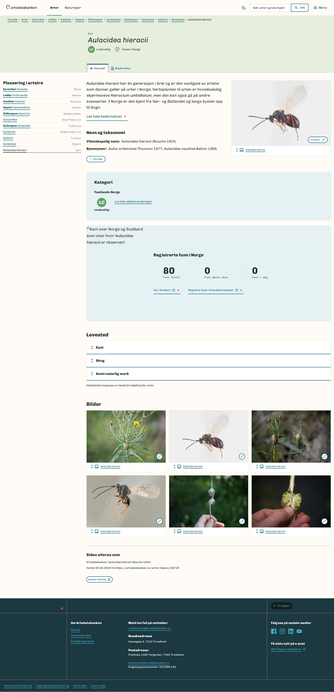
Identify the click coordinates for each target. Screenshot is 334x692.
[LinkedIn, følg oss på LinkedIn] (290, 631)
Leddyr (52, 19)
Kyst (99, 347)
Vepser (79, 19)
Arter (54, 7)
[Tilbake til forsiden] (21, 8)
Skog (100, 360)
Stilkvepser (95, 19)
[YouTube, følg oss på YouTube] (299, 631)
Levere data (98, 685)
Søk (302, 7)
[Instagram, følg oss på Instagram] (282, 631)
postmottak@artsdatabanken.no (148, 663)
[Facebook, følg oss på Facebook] (273, 631)
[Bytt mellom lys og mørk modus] (243, 7)
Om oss (75, 629)
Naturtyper (73, 7)
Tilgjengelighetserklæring (52, 685)
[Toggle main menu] (320, 7)
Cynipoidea (113, 19)
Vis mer (98, 159)
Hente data (80, 685)
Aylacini (163, 19)
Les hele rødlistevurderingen (133, 201)
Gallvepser (131, 19)
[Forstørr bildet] (159, 456)
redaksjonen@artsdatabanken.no (149, 628)
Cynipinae (148, 19)
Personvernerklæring (18, 685)
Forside (13, 19)
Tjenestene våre (81, 635)
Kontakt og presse (82, 641)
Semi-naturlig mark (112, 374)
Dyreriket (38, 19)
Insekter (66, 19)
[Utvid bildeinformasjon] (240, 150)
